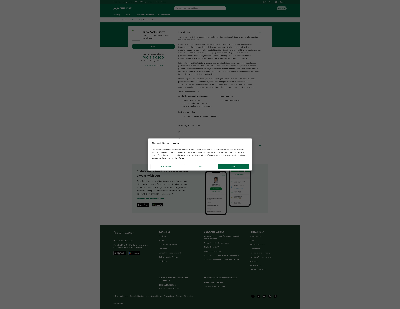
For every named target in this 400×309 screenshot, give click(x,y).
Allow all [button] (234, 166)
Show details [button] (167, 166)
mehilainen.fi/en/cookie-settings (171, 158)
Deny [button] (200, 166)
